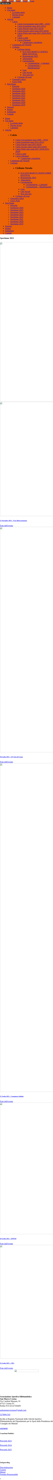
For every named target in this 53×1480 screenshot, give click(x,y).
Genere (3, 1470)
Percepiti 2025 (6, 1450)
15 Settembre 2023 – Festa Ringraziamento (13, 520)
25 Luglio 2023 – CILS (7, 1363)
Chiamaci (5, 3)
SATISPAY (4, 1429)
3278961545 (5, 1414)
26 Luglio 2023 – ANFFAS (8, 1238)
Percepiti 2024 (6, 1445)
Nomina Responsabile (9, 1474)
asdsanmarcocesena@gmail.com (13, 1410)
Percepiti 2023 (6, 1441)
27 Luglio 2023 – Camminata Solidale (12, 1096)
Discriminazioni (6, 1467)
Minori (3, 1472)
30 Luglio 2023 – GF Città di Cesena (11, 757)
